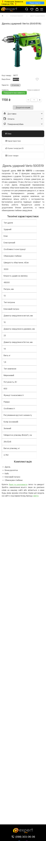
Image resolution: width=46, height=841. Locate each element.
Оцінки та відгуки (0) (15, 148)
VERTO (36, 496)
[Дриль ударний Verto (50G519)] (23, 50)
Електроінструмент (16, 16)
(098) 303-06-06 (25, 836)
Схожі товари (12, 156)
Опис (9, 134)
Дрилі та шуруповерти (18, 484)
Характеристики (14, 141)
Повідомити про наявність (14, 93)
